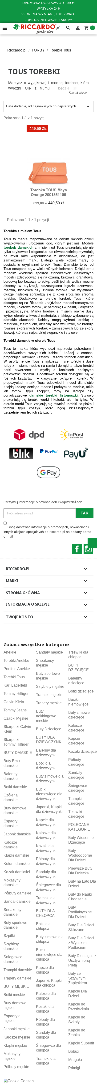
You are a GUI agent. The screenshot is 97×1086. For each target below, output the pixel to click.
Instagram (88, 549)
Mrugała (75, 1060)
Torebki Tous (14, 677)
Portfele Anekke (17, 669)
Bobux (73, 1051)
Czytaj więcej (78, 92)
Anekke (10, 652)
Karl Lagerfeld (15, 685)
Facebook (77, 549)
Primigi (74, 1068)
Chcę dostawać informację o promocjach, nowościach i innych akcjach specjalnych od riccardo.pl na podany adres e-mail (47, 531)
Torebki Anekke (16, 660)
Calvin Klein (14, 702)
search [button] (68, 28)
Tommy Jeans (15, 710)
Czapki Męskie (16, 718)
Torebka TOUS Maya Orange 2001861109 (48, 192)
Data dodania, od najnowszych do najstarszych (48, 106)
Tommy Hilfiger (16, 694)
